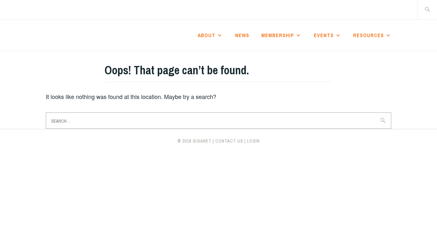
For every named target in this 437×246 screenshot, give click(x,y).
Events (324, 35)
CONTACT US (229, 141)
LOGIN (253, 141)
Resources (368, 35)
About (206, 35)
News (242, 35)
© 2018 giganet (194, 141)
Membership (277, 35)
